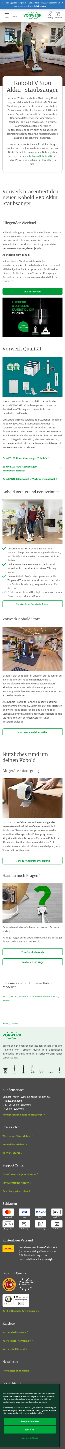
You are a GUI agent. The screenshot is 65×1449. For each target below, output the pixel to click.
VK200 (22, 996)
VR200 (46, 996)
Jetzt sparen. (40, 6)
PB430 (6, 1000)
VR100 (38, 996)
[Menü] (27, 1296)
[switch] (21, 1303)
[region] (30, 1415)
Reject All (29, 1429)
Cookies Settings (30, 1437)
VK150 (13, 996)
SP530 (54, 996)
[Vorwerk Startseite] (32, 15)
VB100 (5, 996)
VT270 (30, 996)
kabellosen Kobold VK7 (39, 156)
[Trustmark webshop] (18, 1284)
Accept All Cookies (30, 1421)
